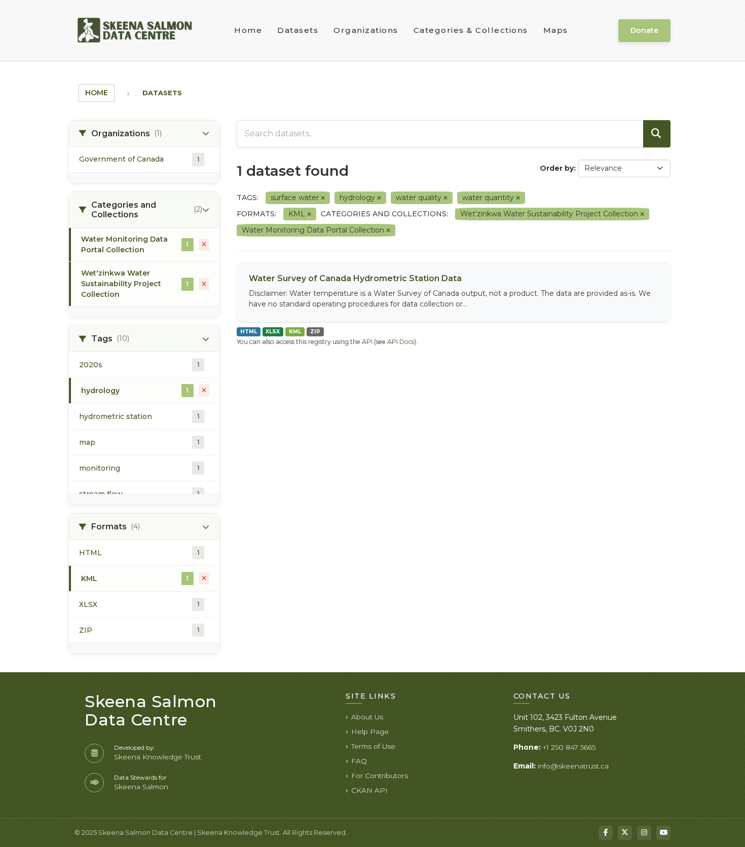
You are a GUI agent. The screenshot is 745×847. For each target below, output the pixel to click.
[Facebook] (606, 833)
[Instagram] (644, 833)
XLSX (273, 331)
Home (248, 30)
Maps (555, 30)
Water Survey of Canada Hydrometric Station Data (355, 278)
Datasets (297, 30)
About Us (367, 717)
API (367, 341)
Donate (644, 30)
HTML (248, 331)
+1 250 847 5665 (569, 747)
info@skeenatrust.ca (573, 766)
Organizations (365, 30)
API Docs (400, 341)
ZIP (315, 331)
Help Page (370, 731)
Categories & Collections (471, 30)
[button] (144, 134)
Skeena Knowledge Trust (157, 757)
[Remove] (323, 198)
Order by (557, 168)
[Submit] (656, 133)
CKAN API (369, 790)
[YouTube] (663, 833)
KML (295, 331)
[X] (625, 833)
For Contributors (379, 776)
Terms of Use (373, 746)
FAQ (359, 761)
